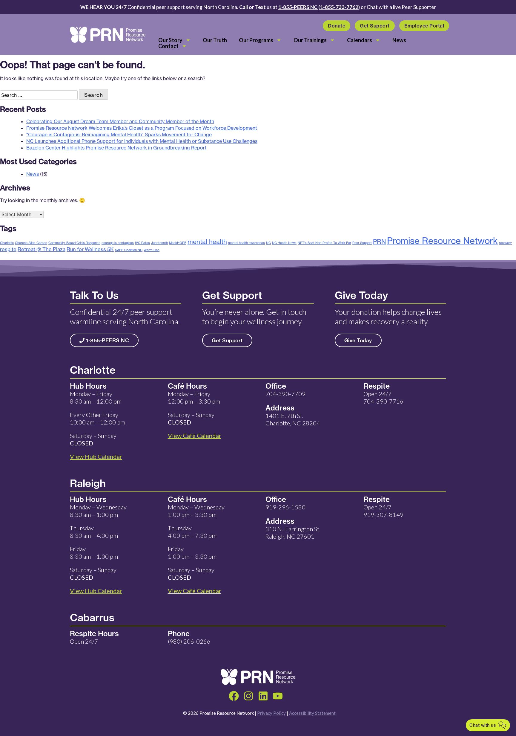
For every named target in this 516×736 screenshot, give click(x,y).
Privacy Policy (271, 713)
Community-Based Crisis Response (74, 243)
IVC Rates (142, 243)
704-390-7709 (285, 393)
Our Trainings (310, 40)
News (399, 40)
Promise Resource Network (442, 240)
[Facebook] (234, 696)
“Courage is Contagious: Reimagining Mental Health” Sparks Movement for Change (119, 135)
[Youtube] (278, 696)
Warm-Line (151, 250)
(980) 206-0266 (189, 641)
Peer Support (362, 243)
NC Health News (284, 243)
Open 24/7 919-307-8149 (383, 510)
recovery (505, 243)
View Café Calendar (194, 590)
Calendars (359, 40)
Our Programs (256, 40)
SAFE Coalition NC (128, 250)
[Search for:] (39, 95)
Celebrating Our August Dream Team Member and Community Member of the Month (120, 121)
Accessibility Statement (312, 713)
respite (8, 249)
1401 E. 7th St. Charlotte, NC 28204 (292, 419)
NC (268, 243)
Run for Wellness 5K (90, 249)
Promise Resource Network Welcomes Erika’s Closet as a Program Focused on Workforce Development (141, 128)
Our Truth (215, 40)
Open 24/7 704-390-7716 (383, 397)
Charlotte (7, 243)
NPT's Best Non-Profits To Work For (324, 243)
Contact (168, 46)
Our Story (170, 40)
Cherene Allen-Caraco (31, 243)
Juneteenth (159, 243)
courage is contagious (118, 243)
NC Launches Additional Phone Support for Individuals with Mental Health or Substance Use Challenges (141, 141)
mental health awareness (246, 243)
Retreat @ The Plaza (41, 249)
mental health (207, 241)
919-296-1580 (285, 507)
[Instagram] (248, 696)
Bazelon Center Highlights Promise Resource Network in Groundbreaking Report (116, 148)
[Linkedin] (263, 696)
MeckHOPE (177, 243)
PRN (379, 241)
